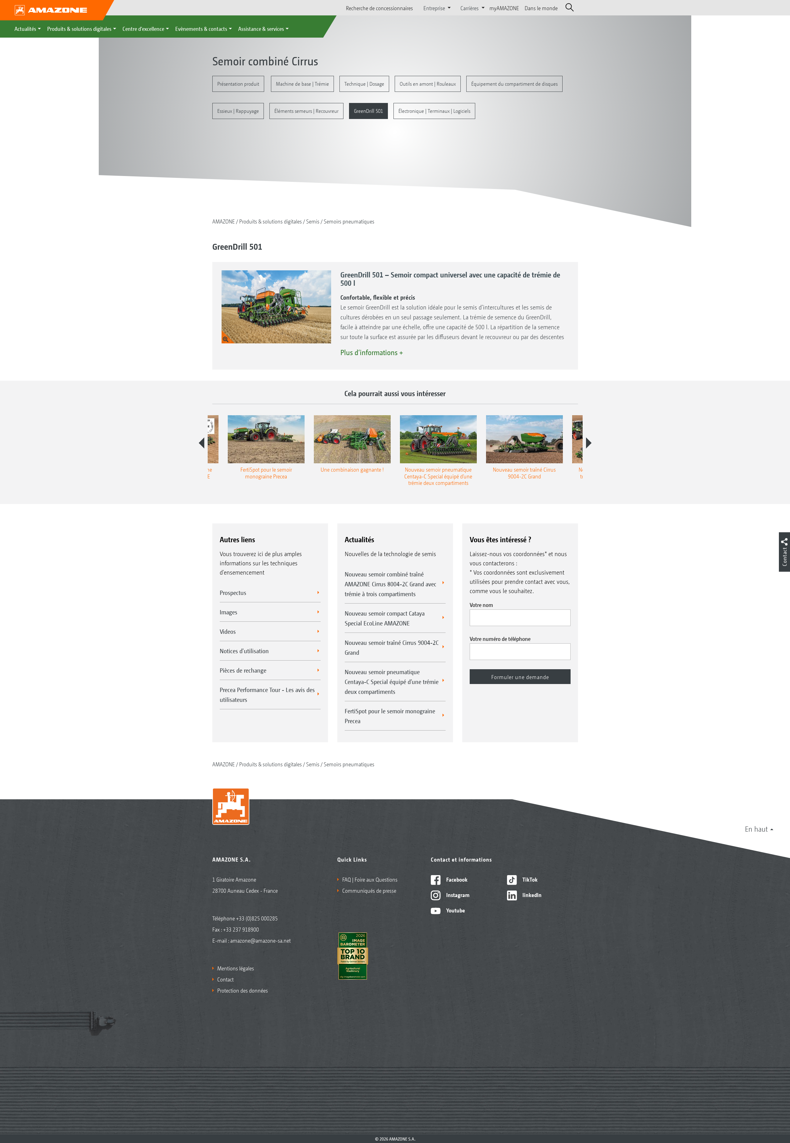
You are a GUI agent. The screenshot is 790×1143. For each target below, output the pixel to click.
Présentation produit (238, 83)
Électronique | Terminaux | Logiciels (434, 110)
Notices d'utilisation (244, 651)
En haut (756, 828)
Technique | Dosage (364, 83)
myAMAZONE (504, 7)
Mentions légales (235, 968)
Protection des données (242, 990)
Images (228, 612)
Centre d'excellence (143, 28)
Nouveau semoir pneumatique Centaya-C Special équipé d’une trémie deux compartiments (392, 681)
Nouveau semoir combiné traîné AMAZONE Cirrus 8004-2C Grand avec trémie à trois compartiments (390, 584)
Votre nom (481, 604)
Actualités (25, 28)
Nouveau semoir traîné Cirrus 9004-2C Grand (392, 647)
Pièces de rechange (243, 670)
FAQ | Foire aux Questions (369, 879)
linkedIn (531, 894)
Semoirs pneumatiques (349, 221)
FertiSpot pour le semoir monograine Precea (390, 716)
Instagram (457, 894)
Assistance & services (261, 28)
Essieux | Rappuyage (238, 110)
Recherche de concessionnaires (379, 7)
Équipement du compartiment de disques (514, 83)
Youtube (455, 910)
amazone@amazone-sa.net (260, 940)
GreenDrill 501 (368, 110)
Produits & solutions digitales (79, 28)
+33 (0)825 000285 (257, 918)
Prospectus (233, 592)
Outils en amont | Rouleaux (428, 83)
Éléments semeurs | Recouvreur (306, 110)
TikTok (529, 879)
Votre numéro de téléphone (500, 638)
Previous (201, 443)
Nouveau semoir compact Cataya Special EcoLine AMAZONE (385, 618)
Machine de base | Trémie (302, 83)
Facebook (456, 879)
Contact (225, 979)
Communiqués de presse (369, 890)
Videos (228, 631)
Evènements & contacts (201, 28)
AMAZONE (223, 221)
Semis (312, 221)
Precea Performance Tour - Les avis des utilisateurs (267, 694)
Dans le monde (541, 7)
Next (589, 443)
